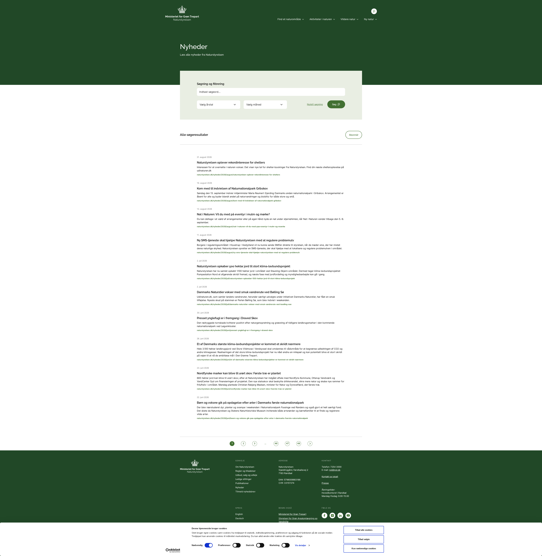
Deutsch (239, 518)
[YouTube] (348, 515)
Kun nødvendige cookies (364, 548)
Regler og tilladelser (245, 471)
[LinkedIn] (340, 515)
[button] (310, 443)
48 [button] (298, 443)
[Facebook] (324, 515)
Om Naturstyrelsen (244, 466)
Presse (325, 483)
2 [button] (243, 443)
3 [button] (254, 443)
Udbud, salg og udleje (246, 475)
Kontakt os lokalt (330, 476)
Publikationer (242, 483)
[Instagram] (332, 515)
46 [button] (276, 443)
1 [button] (232, 443)
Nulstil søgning (315, 104)
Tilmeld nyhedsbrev (245, 491)
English (239, 514)
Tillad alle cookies (363, 530)
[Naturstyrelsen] (182, 13)
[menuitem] (291, 22)
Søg (334, 104)
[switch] (237, 545)
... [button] (265, 443)
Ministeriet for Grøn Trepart (292, 514)
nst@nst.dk (334, 470)
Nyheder (239, 487)
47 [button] (287, 443)
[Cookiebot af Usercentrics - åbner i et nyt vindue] (173, 550)
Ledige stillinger (243, 479)
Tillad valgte (364, 539)
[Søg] (374, 11)
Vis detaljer (300, 545)
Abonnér (353, 134)
